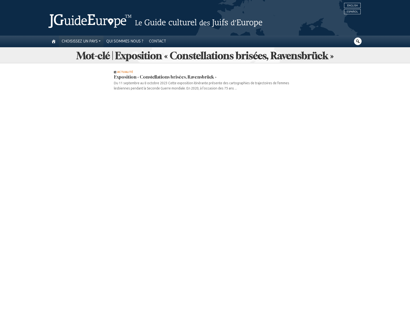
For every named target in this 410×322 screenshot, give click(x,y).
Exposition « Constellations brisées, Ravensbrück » (165, 76)
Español (352, 11)
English (352, 5)
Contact (157, 41)
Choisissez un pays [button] (80, 41)
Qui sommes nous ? (124, 41)
